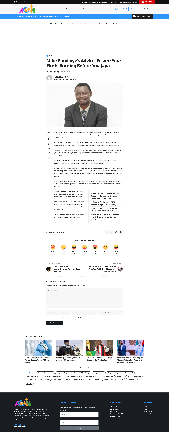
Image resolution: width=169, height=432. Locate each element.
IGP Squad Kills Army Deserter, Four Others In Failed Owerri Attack (105, 217)
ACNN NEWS (59, 77)
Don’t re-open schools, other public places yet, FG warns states (69, 359)
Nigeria (97, 380)
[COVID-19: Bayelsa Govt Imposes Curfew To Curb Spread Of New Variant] (38, 348)
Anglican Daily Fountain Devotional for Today (73, 373)
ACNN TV (120, 376)
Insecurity (57, 380)
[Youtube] (16, 425)
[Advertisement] (84, 39)
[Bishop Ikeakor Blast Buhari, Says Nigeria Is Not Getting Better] (99, 348)
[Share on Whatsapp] (48, 144)
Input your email (65, 419)
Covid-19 (30, 380)
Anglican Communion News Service (77, 380)
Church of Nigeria (90, 376)
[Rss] (24, 425)
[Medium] (20, 425)
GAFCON (120, 380)
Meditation (132, 380)
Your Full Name (65, 411)
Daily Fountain (99, 373)
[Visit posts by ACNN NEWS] (49, 78)
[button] (54, 71)
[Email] (51, 71)
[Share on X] (47, 71)
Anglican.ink (108, 380)
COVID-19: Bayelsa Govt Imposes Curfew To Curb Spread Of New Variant (37, 360)
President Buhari (107, 376)
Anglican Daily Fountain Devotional (120, 373)
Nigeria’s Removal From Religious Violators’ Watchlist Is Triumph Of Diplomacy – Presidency (130, 360)
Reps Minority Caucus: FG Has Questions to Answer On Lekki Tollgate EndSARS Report (104, 196)
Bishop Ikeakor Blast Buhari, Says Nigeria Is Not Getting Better (99, 359)
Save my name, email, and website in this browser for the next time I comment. (72, 318)
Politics (66, 16)
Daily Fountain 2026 (73, 376)
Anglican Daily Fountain (53, 376)
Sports (29, 383)
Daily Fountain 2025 (33, 376)
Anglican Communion (45, 373)
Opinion (45, 16)
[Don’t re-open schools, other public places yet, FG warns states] (69, 348)
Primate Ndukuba (134, 376)
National (52, 56)
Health (51, 16)
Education (58, 16)
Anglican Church (43, 380)
